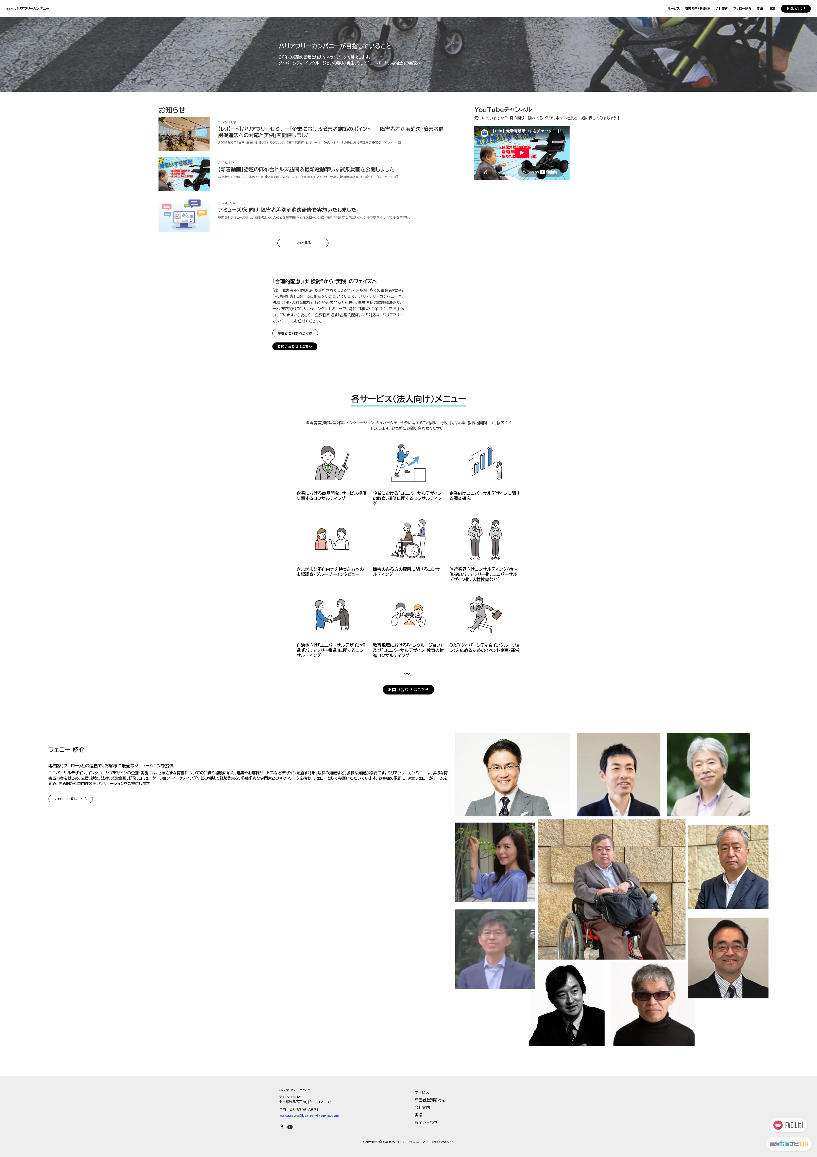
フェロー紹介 (742, 8)
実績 (760, 8)
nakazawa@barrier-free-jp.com (309, 1115)
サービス (673, 8)
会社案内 (722, 8)
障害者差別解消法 (697, 8)
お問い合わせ (426, 1122)
